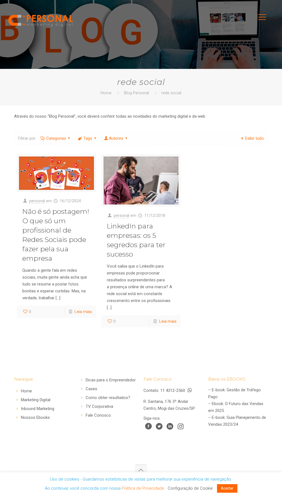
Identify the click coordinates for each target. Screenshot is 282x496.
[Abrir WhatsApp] (268, 482)
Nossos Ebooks (35, 417)
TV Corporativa (99, 406)
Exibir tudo (254, 138)
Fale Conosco (98, 415)
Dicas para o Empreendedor (111, 380)
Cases (91, 388)
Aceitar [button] (227, 488)
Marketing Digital (35, 399)
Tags (87, 138)
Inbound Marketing (37, 408)
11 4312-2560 (173, 390)
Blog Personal (136, 92)
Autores (116, 138)
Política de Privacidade (143, 488)
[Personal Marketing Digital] (40, 19)
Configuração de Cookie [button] (190, 488)
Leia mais (83, 311)
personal (37, 200)
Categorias (56, 138)
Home (106, 92)
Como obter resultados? (108, 397)
